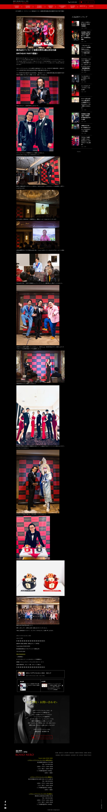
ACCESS (91, 6)
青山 (59, 62)
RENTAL (89, 752)
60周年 (61, 62)
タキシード (20, 59)
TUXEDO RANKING (39, 7)
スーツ (35, 59)
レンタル (42, 59)
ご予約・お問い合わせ (88, 2)
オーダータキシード (49, 59)
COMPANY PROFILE (79, 752)
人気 (19, 61)
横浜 (25, 62)
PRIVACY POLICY (87, 755)
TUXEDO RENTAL (28, 7)
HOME (56, 752)
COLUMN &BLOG (72, 7)
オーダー (38, 59)
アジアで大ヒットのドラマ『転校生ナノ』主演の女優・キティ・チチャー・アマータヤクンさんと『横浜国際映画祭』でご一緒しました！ (85, 64)
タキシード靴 (54, 62)
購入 (21, 61)
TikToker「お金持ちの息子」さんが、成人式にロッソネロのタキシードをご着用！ (85, 141)
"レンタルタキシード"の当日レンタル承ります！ (85, 78)
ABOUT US (82, 6)
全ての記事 (18, 11)
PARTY (20, 64)
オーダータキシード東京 (31, 61)
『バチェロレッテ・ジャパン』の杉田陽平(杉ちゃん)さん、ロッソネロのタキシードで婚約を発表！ (85, 49)
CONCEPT (66, 752)
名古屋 (24, 61)
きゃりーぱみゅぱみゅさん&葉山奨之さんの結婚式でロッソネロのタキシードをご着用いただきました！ (85, 103)
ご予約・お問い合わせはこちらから (43, 737)
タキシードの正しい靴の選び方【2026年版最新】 (85, 24)
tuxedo (23, 59)
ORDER (85, 752)
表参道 (32, 59)
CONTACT (81, 755)
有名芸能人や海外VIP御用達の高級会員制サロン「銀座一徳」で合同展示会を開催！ (85, 36)
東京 (29, 59)
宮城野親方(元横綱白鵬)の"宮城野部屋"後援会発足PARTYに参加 (86, 116)
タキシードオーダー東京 (37, 62)
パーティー (26, 11)
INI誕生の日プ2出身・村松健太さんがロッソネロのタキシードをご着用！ (85, 128)
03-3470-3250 (73, 2)
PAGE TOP (101, 806)
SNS (77, 755)
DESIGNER (71, 752)
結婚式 (26, 59)
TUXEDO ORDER (17, 7)
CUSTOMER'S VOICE (62, 7)
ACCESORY (73, 755)
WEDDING (58, 755)
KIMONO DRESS (50, 7)
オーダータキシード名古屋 (41, 61)
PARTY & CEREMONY (65, 755)
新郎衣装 (48, 61)
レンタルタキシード (57, 59)
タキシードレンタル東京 (47, 62)
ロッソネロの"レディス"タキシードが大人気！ (85, 87)
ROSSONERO (29, 62)
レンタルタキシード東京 (55, 61)
